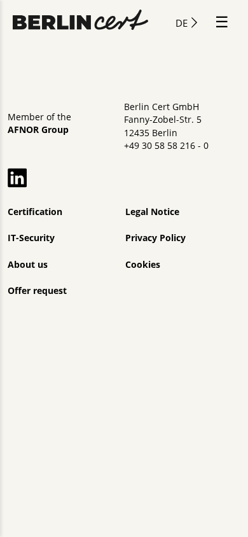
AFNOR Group (38, 130)
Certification (35, 212)
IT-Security (31, 238)
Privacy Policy (155, 238)
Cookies (142, 264)
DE (182, 23)
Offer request (37, 290)
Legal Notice (152, 212)
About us (28, 264)
